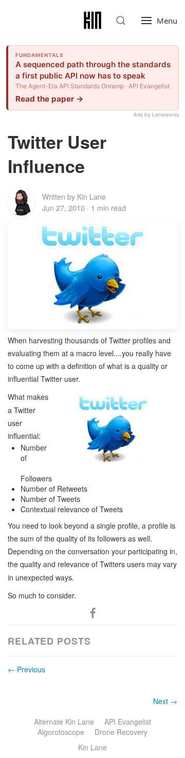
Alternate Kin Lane (64, 721)
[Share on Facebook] (93, 612)
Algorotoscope (61, 732)
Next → (165, 701)
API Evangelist (127, 721)
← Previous (26, 669)
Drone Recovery (121, 732)
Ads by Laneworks (156, 114)
